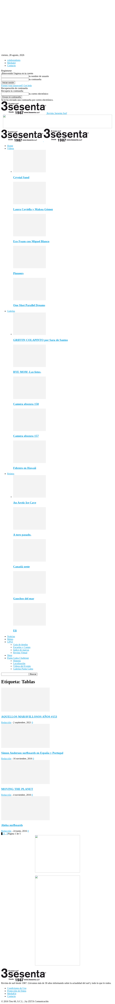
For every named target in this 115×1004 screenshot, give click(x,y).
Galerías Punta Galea (23, 669)
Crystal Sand (21, 177)
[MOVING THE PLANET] (25, 783)
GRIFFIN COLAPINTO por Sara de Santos (40, 340)
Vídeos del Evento (22, 666)
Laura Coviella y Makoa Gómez (33, 209)
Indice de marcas (21, 650)
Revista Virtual (20, 652)
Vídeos (10, 148)
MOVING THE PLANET (17, 789)
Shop (9, 655)
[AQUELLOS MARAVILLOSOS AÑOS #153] (25, 710)
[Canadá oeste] (29, 560)
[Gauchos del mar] (29, 593)
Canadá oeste (21, 566)
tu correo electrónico (38, 93)
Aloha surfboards (12, 825)
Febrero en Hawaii (24, 468)
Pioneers (18, 273)
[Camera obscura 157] (29, 430)
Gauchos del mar (23, 598)
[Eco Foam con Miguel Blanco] (29, 235)
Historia (17, 660)
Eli (15, 630)
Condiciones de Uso (16, 988)
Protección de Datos (16, 991)
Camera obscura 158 (26, 404)
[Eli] (29, 624)
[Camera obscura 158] (29, 398)
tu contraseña (35, 79)
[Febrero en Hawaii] (29, 462)
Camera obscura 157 (26, 435)
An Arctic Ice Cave (24, 502)
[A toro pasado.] (29, 529)
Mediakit (11, 63)
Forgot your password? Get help (16, 85)
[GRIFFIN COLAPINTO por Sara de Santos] (29, 334)
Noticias (11, 636)
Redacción (6, 722)
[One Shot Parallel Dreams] (29, 299)
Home (10, 145)
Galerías (11, 311)
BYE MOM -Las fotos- (27, 371)
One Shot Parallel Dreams (29, 305)
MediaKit (11, 993)
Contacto (11, 65)
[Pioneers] (29, 267)
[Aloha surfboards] (25, 819)
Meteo (10, 639)
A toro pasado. (22, 534)
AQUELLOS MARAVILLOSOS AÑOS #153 (29, 716)
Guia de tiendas (20, 644)
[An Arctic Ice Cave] (29, 496)
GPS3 (10, 642)
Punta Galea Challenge (18, 658)
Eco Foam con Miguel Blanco (31, 241)
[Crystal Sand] (29, 171)
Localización (19, 663)
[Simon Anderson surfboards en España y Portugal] (25, 747)
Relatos (10, 473)
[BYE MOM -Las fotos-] (29, 366)
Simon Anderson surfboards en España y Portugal (32, 752)
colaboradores (13, 60)
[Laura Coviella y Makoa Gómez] (29, 203)
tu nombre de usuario (39, 76)
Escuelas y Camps (21, 647)
